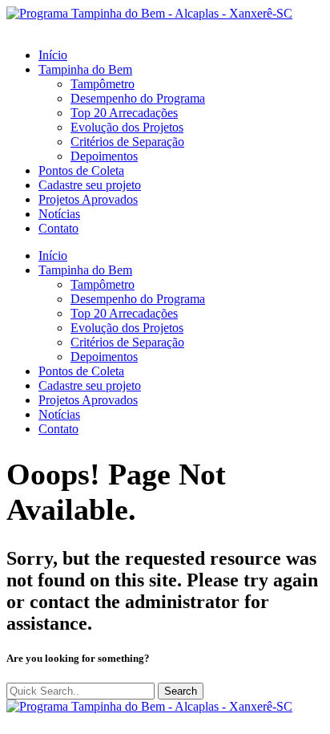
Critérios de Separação (127, 141)
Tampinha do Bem (85, 69)
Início (52, 55)
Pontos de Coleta (81, 170)
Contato (58, 228)
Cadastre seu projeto (89, 185)
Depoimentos (104, 156)
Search (180, 691)
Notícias (59, 214)
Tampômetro (102, 84)
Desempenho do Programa (137, 98)
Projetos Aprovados (88, 199)
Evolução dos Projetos (126, 127)
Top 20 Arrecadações (124, 113)
